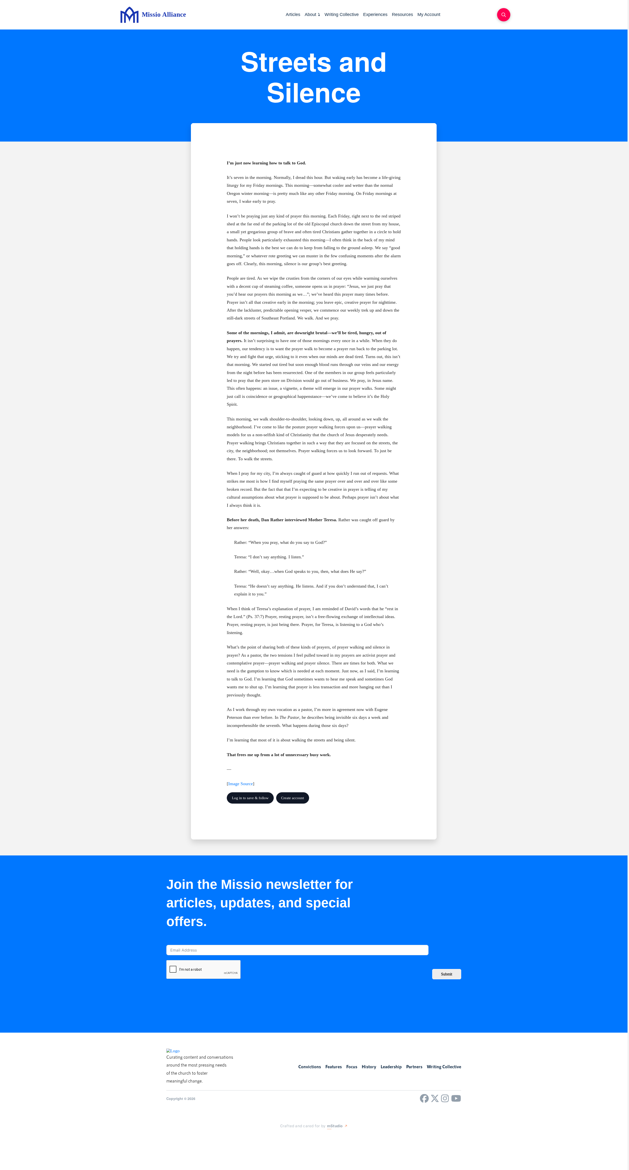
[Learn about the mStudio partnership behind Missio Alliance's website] (275, 1137)
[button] (503, 14)
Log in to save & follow (250, 798)
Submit (446, 974)
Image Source (240, 783)
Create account (292, 798)
